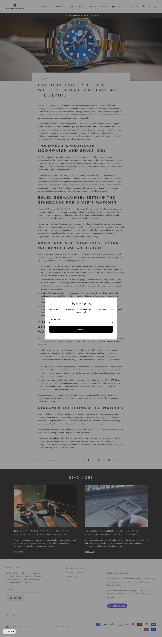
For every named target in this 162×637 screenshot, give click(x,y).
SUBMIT (81, 329)
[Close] (114, 301)
